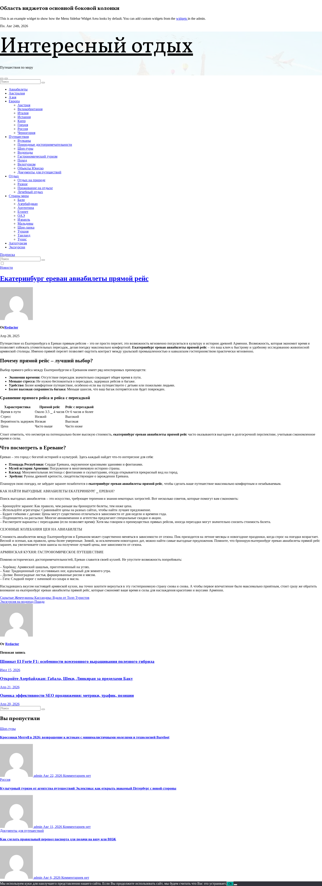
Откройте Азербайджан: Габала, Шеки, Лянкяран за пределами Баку (66, 678)
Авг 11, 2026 (53, 827)
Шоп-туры (25, 148)
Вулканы (24, 140)
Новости (6, 267)
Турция (23, 231)
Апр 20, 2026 (9, 704)
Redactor (11, 327)
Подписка (7, 254)
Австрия (24, 105)
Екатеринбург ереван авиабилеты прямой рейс (74, 278)
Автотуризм (18, 243)
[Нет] (235, 884)
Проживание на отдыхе (35, 188)
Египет (23, 211)
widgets (182, 18)
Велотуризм (26, 164)
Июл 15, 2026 (10, 670)
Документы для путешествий (39, 172)
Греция (23, 125)
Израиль (24, 219)
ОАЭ (21, 215)
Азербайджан (28, 204)
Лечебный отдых (30, 192)
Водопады (25, 152)
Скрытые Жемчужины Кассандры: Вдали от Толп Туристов (44, 598)
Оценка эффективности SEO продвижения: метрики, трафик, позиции (67, 695)
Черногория (26, 133)
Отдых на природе (31, 180)
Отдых (14, 176)
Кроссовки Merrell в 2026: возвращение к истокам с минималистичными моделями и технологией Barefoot (84, 737)
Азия (12, 97)
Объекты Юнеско (31, 168)
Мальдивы (25, 223)
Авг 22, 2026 (53, 775)
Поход (22, 160)
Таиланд (24, 235)
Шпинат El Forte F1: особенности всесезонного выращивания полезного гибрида (77, 661)
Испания (24, 117)
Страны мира (19, 196)
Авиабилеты (18, 89)
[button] (2, 78)
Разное (23, 184)
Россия (23, 129)
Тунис (22, 239)
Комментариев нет (77, 775)
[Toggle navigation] (6, 78)
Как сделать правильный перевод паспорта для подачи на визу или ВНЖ (58, 839)
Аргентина (26, 208)
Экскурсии (17, 247)
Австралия (17, 93)
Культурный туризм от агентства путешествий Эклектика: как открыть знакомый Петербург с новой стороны (88, 788)
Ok (230, 883)
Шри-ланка (26, 227)
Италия (23, 113)
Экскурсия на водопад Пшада (22, 601)
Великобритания (30, 109)
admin (38, 775)
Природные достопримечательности (45, 144)
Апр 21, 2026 (9, 687)
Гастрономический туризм (37, 156)
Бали (21, 200)
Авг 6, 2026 (52, 877)
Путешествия (19, 137)
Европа (14, 101)
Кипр (22, 121)
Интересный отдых (96, 47)
